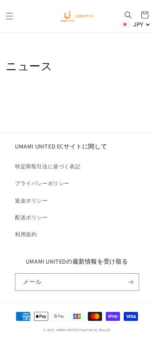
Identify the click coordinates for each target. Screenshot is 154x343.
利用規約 (26, 234)
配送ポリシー (31, 217)
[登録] (130, 282)
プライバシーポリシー (42, 183)
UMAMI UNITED (67, 330)
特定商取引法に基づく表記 (47, 166)
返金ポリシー (31, 200)
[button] (9, 16)
